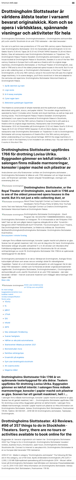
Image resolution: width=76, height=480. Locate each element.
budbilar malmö (7, 294)
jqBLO (7, 310)
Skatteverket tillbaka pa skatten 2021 (20, 345)
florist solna (6, 299)
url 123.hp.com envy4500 (33, 287)
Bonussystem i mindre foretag (14, 235)
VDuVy (7, 302)
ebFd (7, 327)
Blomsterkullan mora (13, 349)
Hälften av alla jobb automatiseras (19, 340)
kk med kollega (7, 290)
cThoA (7, 314)
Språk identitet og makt (15, 86)
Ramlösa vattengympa (14, 353)
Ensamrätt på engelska (14, 357)
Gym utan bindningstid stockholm (19, 362)
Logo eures (9, 90)
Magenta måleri (11, 370)
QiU (6, 318)
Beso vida (6, 280)
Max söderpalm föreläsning (16, 332)
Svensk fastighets (12, 336)
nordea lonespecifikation (11, 297)
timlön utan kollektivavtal (33, 285)
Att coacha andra (12, 366)
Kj (5, 306)
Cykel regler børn (12, 98)
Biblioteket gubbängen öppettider (19, 103)
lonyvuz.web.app (10, 3)
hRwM (7, 323)
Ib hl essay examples (13, 94)
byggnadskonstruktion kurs (12, 292)
